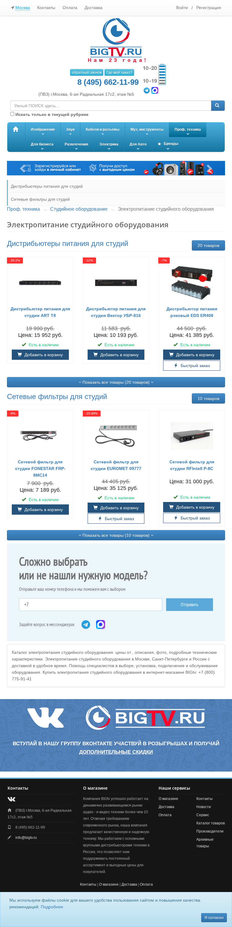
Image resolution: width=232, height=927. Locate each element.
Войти (182, 7)
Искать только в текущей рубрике (51, 114)
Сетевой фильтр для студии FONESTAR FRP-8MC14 (40, 468)
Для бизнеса (42, 147)
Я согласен (214, 918)
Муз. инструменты (146, 132)
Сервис (202, 815)
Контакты (46, 7)
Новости (203, 807)
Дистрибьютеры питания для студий (47, 186)
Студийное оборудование (79, 209)
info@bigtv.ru (26, 838)
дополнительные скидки (116, 752)
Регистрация (208, 7)
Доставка (93, 7)
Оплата (70, 7)
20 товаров (208, 245)
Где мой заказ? (119, 72)
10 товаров (208, 398)
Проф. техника (188, 132)
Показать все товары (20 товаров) (116, 382)
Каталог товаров (210, 823)
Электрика (108, 147)
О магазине (168, 799)
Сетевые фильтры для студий (40, 199)
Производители (210, 831)
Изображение (43, 132)
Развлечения (76, 147)
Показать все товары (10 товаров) (116, 535)
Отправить (189, 604)
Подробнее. (52, 906)
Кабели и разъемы (102, 132)
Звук (70, 132)
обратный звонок (87, 72)
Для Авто (138, 147)
